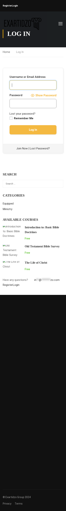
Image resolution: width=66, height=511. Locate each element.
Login (15, 5)
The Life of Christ (36, 262)
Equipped (8, 203)
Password (16, 95)
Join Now (22, 148)
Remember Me (23, 118)
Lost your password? (22, 113)
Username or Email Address (27, 77)
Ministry (7, 209)
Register (7, 5)
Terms (19, 503)
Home (6, 52)
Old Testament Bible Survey (42, 246)
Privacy (7, 503)
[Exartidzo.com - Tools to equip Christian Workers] (22, 23)
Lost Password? (40, 148)
